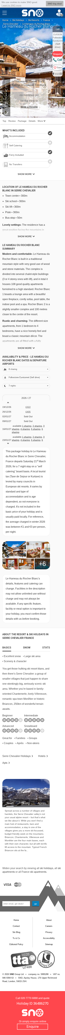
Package (22, 121)
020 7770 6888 (29, 998)
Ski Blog (16, 932)
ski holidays (46, 868)
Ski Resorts (33, 20)
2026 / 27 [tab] (26, 398)
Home (5, 20)
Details (32, 121)
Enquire (33, 1027)
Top (4, 121)
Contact (16, 926)
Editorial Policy (16, 944)
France (46, 20)
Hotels (41, 756)
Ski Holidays (18, 20)
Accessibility (49, 938)
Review (12, 121)
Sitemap (49, 944)
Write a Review (29, 107)
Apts (4, 763)
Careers (48, 926)
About (49, 920)
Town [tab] (10, 803)
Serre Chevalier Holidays (16, 756)
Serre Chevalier (10, 24)
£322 (28, 407)
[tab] (6, 646)
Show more (25, 236)
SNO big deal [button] (55, 3)
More (41, 121)
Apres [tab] (42, 803)
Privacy (48, 932)
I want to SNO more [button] (11, 5)
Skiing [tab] (25, 803)
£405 (28, 411)
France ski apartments (34, 871)
